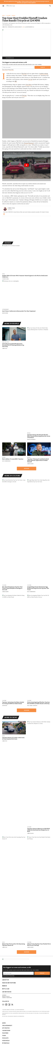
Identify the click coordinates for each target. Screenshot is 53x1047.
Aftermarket (5, 309)
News (3, 15)
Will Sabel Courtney (32, 705)
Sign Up (43, 67)
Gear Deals (5, 1040)
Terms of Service (5, 69)
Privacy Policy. (11, 69)
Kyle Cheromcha (6, 461)
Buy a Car (5, 989)
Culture (8, 15)
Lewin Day (4, 705)
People (13, 15)
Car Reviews (6, 1030)
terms (45, 1013)
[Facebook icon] (9, 1005)
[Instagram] (4, 214)
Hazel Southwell (31, 439)
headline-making (44, 73)
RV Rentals (5, 1043)
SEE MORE (26, 468)
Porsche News (5, 342)
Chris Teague (30, 833)
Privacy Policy (18, 1)
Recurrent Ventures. (10, 1009)
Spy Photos (6, 1028)
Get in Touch (6, 992)
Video (4, 1035)
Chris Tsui (11, 208)
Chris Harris (29, 84)
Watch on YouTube (9, 983)
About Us (5, 980)
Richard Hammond (29, 143)
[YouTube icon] (3, 1005)
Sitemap (4, 995)
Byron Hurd (5, 313)
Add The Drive (29, 26)
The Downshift (7, 1025)
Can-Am (30, 79)
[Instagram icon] (6, 1005)
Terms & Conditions (7, 997)
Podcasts (5, 1038)
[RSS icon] (12, 1005)
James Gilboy (30, 463)
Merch (4, 986)
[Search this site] (50, 6)
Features (5, 1033)
